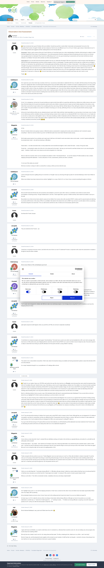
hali (14, 507)
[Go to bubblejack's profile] (14, 85)
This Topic (89, 19)
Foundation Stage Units (28, 37)
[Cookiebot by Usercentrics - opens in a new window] (76, 269)
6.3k (15, 111)
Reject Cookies (91, 564)
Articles (37, 1)
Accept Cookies (81, 564)
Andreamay (14, 262)
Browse (10, 19)
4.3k (15, 202)
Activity (16, 19)
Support (22, 19)
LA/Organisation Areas (40, 22)
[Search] (95, 19)
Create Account (70, 1)
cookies (16, 564)
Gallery (17, 22)
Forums (30, 22)
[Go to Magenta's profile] (14, 130)
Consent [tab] (31, 273)
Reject (51, 297)
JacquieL (14, 189)
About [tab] (73, 273)
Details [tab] (52, 273)
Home (28, 1)
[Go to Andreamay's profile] (14, 267)
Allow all (72, 297)
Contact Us (56, 558)
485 (15, 137)
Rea (14, 99)
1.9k (15, 293)
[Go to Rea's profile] (14, 104)
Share (82, 36)
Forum (32, 1)
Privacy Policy (48, 558)
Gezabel (14, 281)
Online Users (10, 22)
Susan (14, 358)
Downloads (23, 22)
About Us (43, 1)
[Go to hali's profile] (14, 512)
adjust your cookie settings (50, 564)
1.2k (15, 274)
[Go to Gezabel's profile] (14, 286)
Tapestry (49, 1)
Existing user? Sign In (59, 2)
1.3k (15, 92)
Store (28, 19)
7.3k (15, 371)
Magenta (14, 125)
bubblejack (14, 80)
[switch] (44, 292)
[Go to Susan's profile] (14, 363)
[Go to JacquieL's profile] (14, 195)
